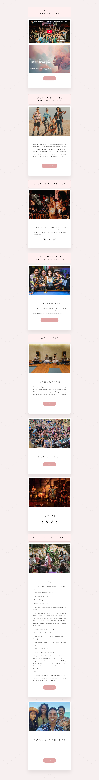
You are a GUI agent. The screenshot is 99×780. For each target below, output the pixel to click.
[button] (49, 78)
